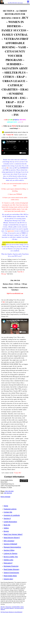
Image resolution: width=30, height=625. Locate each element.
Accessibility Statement (9, 608)
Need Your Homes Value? (13, 534)
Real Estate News (10, 576)
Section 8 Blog (9, 550)
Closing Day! (8, 579)
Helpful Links (8, 560)
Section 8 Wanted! (10, 544)
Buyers (6, 531)
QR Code (3, 606)
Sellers (6, 528)
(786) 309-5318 (8, 493)
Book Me (7, 525)
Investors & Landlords (12, 515)
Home (6, 506)
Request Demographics (12, 547)
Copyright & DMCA (16, 606)
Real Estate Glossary (11, 569)
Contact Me (8, 512)
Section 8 (7, 518)
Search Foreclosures (11, 572)
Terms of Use (8, 606)
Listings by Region (10, 553)
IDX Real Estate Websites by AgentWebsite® (11, 612)
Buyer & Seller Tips (11, 557)
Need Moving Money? (12, 537)
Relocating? (8, 563)
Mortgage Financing (11, 566)
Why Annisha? (9, 541)
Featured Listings (10, 509)
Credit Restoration (10, 521)
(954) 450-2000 (9, 491)
